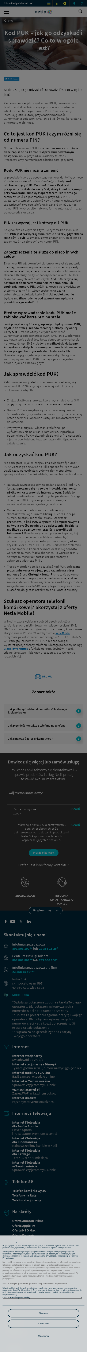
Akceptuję (44, 1313)
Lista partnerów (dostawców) (16, 1298)
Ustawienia (43, 1336)
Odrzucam (43, 1323)
